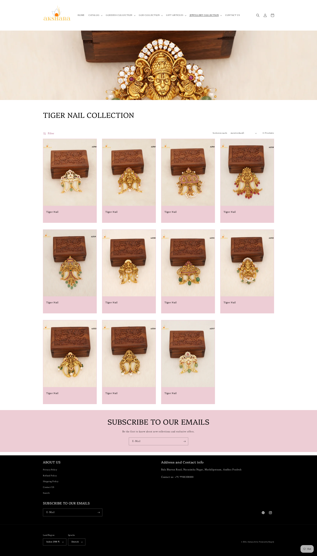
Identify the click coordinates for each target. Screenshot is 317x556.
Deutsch (75, 541)
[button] (95, 15)
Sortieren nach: (220, 133)
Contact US (48, 487)
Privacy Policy (50, 469)
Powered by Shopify (266, 542)
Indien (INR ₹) (53, 541)
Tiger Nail (52, 211)
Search (46, 493)
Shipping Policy (50, 481)
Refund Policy (50, 475)
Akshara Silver (253, 542)
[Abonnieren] (184, 441)
